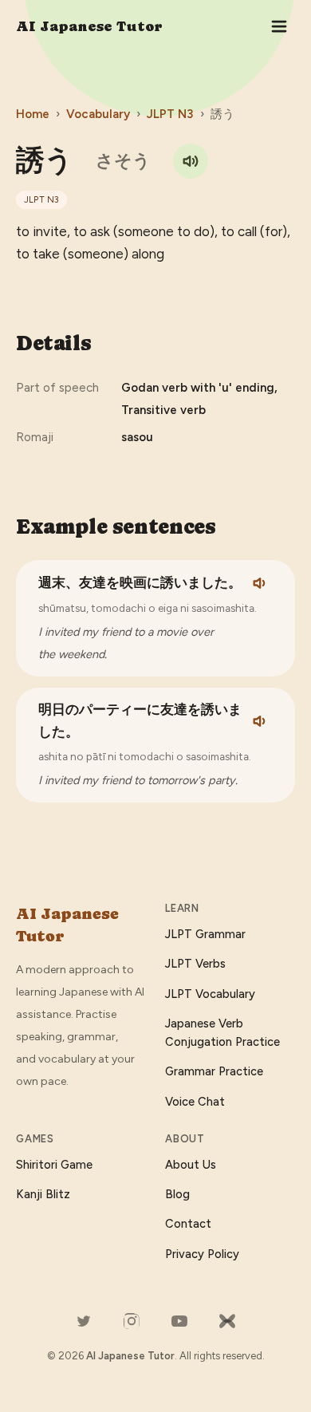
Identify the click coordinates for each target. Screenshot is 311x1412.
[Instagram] (131, 1321)
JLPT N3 (170, 114)
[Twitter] (83, 1321)
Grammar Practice (214, 1071)
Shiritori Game (54, 1165)
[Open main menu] (279, 26)
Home (32, 114)
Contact (188, 1224)
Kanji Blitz (43, 1194)
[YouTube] (179, 1321)
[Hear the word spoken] (190, 161)
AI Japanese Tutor (89, 26)
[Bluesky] (227, 1321)
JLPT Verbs (195, 963)
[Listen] (261, 583)
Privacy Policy (202, 1254)
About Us (190, 1165)
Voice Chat (195, 1101)
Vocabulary (98, 114)
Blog (177, 1194)
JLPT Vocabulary (210, 994)
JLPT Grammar (205, 934)
